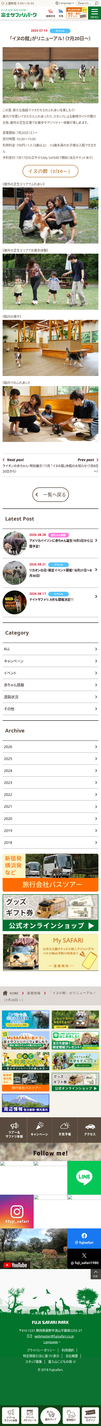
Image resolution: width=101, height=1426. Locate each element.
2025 (8, 758)
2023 (8, 782)
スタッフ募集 (33, 1362)
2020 (8, 818)
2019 (8, 830)
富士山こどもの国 (60, 1362)
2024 (8, 770)
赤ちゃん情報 (14, 684)
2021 (8, 806)
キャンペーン (13, 660)
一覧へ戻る (54, 495)
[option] (25, 1020)
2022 (8, 794)
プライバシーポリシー (41, 1350)
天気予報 (63, 1130)
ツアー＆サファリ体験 (12, 1130)
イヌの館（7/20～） (50, 171)
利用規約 (68, 1350)
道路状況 (11, 696)
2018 (8, 842)
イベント (10, 672)
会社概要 (72, 1356)
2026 (8, 746)
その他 (9, 708)
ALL (7, 648)
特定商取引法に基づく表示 (41, 1356)
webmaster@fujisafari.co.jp (54, 1336)
